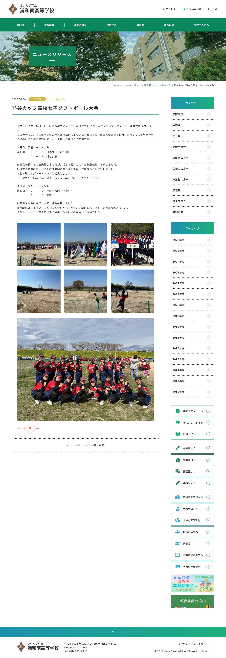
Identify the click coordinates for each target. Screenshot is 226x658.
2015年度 (179, 359)
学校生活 (112, 25)
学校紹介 (49, 25)
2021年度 (179, 294)
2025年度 (179, 250)
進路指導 (169, 25)
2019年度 (179, 316)
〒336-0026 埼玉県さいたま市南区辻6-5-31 (90, 643)
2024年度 (179, 261)
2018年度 (179, 326)
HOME (20, 25)
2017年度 (179, 337)
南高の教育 (80, 25)
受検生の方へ (201, 25)
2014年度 (179, 370)
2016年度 (179, 348)
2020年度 (179, 305)
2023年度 (179, 272)
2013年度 (179, 381)
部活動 (140, 25)
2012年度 (179, 391)
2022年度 (179, 283)
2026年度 (179, 240)
